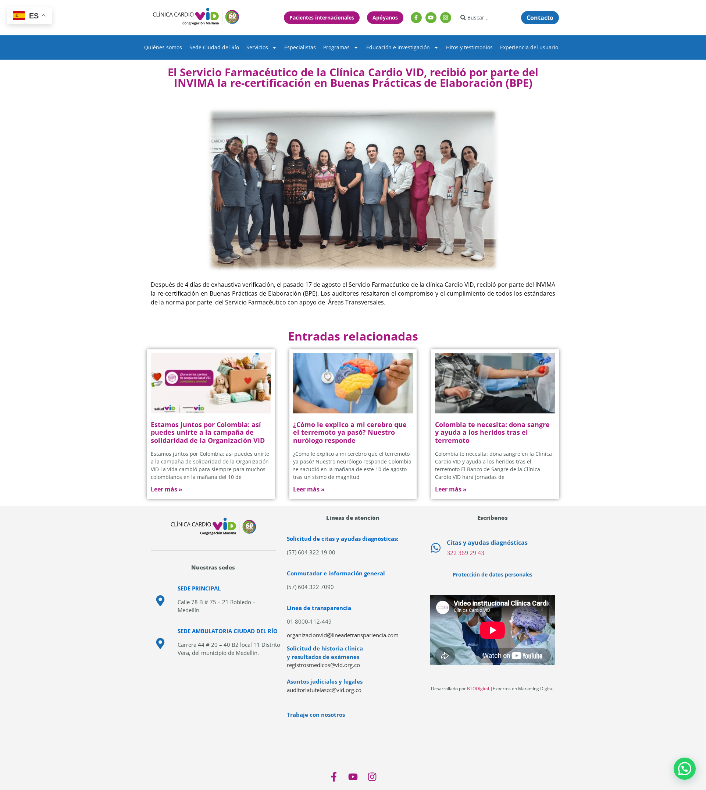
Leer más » (166, 489)
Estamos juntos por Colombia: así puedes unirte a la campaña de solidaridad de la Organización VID (208, 432)
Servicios (257, 47)
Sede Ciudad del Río (214, 47)
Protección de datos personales (492, 574)
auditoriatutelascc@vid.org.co (324, 690)
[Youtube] (430, 17)
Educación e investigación (398, 47)
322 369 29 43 (465, 553)
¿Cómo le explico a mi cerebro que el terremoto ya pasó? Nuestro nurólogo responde (350, 432)
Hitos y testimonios (469, 47)
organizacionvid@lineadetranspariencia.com (343, 635)
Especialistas (300, 47)
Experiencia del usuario (529, 47)
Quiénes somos (163, 47)
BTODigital (478, 688)
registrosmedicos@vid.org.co (323, 665)
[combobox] (486, 17)
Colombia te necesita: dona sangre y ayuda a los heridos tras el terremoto (492, 432)
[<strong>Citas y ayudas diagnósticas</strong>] (435, 547)
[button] (685, 769)
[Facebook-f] (416, 17)
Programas (336, 47)
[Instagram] (445, 17)
